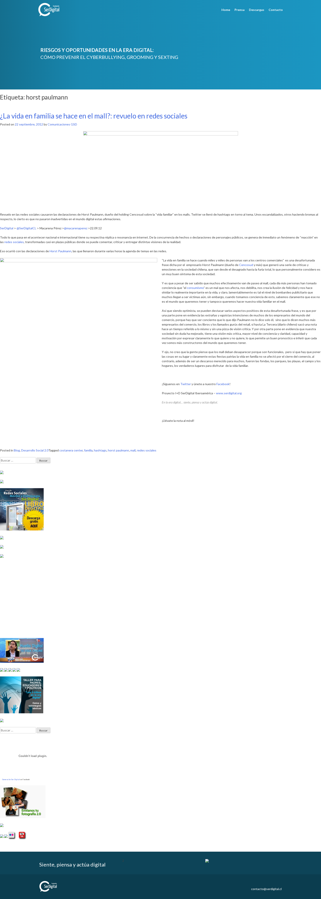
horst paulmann (118, 450)
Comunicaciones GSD (62, 124)
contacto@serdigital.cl (266, 889)
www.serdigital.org (229, 393)
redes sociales (14, 242)
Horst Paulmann (60, 251)
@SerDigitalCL (26, 228)
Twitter (185, 384)
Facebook (223, 384)
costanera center (71, 450)
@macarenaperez (75, 228)
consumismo (195, 288)
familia (88, 450)
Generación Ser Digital (11, 779)
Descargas (256, 10)
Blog (17, 450)
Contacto (276, 10)
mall (133, 450)
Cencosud (246, 265)
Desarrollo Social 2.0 (34, 450)
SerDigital (6, 228)
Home (225, 10)
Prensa (240, 10)
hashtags (100, 450)
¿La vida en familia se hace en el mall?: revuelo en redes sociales (93, 116)
